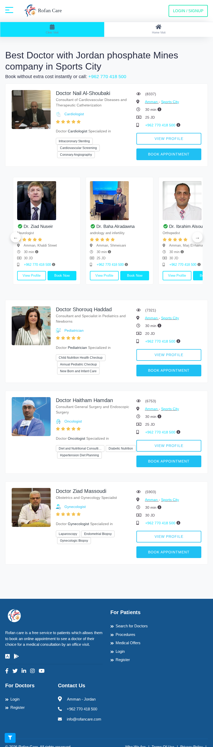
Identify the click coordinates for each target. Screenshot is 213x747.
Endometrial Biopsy (98, 534)
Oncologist (73, 421)
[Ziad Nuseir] (46, 200)
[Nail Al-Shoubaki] (31, 109)
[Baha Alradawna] (119, 200)
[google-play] (16, 656)
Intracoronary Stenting (74, 141)
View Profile (169, 139)
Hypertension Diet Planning (79, 455)
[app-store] (7, 656)
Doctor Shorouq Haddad (84, 309)
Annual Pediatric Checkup (78, 364)
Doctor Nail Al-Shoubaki (83, 93)
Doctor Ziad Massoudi (81, 491)
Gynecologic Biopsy (74, 540)
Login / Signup (188, 11)
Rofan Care (49, 10)
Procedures (125, 634)
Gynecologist (75, 507)
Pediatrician (74, 330)
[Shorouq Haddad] (31, 325)
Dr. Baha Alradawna (115, 226)
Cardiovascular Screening (78, 148)
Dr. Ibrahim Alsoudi (187, 226)
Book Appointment (169, 154)
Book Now (62, 275)
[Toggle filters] (10, 738)
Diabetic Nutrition (121, 448)
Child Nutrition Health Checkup (81, 357)
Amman (152, 102)
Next (197, 237)
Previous (15, 237)
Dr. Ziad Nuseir (38, 226)
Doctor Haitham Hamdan (84, 400)
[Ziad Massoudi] (31, 507)
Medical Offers (128, 643)
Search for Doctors (132, 626)
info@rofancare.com (84, 719)
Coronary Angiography (76, 155)
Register (123, 659)
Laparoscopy (68, 534)
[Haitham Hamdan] (31, 416)
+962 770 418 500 (107, 76)
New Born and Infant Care (78, 371)
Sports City (170, 102)
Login (120, 651)
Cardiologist (74, 114)
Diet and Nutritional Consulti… (80, 448)
